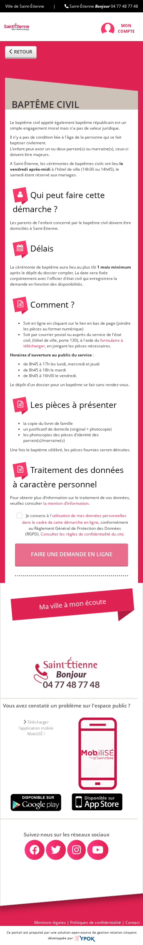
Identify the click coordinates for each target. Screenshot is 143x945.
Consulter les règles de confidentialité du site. (83, 534)
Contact (132, 922)
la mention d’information (65, 503)
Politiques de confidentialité (95, 922)
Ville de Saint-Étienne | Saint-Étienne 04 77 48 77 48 (71, 6)
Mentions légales (50, 922)
